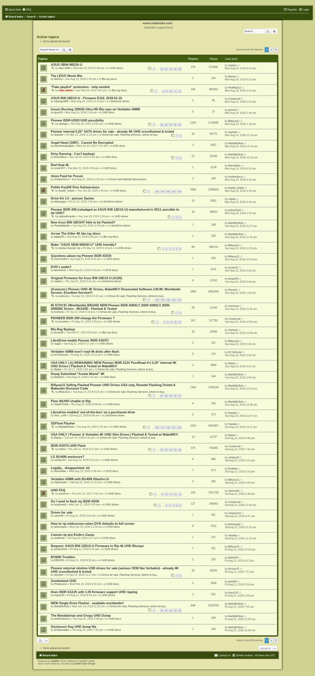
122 (179, 427)
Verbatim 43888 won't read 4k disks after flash (85, 351)
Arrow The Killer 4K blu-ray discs (75, 233)
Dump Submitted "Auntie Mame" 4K (78, 374)
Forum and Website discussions (127, 179)
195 (173, 191)
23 (166, 69)
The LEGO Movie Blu (66, 76)
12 (180, 91)
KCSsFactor (61, 354)
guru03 (58, 112)
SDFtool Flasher (63, 423)
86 (166, 124)
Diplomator (60, 482)
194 (168, 191)
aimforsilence (62, 618)
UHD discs (108, 112)
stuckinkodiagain (64, 145)
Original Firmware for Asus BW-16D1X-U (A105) (86, 278)
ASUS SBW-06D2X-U (66, 64)
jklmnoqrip (60, 526)
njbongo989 (61, 101)
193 (162, 191)
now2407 (59, 168)
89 (180, 124)
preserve (64, 493)
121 (173, 427)
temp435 (233, 278)
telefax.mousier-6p (69, 248)
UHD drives (116, 68)
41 (166, 610)
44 (180, 610)
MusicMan (60, 471)
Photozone (60, 584)
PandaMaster (62, 225)
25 (175, 69)
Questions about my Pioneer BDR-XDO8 (81, 256)
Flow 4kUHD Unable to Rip (71, 401)
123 (157, 300)
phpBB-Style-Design (84, 663)
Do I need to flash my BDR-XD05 (75, 501)
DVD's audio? (61, 267)
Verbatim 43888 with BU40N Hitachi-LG (80, 479)
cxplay (232, 199)
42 (171, 610)
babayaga (60, 201)
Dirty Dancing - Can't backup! (73, 154)
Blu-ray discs (109, 79)
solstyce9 (59, 460)
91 (180, 395)
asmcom (64, 296)
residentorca (61, 179)
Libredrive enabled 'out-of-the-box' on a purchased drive (93, 412)
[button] (276, 49)
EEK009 (59, 560)
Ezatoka (233, 468)
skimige (63, 123)
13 (180, 494)
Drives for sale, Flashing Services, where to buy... (130, 134)
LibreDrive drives (119, 101)
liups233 (59, 595)
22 (162, 69)
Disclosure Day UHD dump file (73, 626)
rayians (232, 65)
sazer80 (59, 515)
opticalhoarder (67, 216)
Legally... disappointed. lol (70, 468)
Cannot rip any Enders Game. (73, 535)
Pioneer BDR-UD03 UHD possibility (77, 120)
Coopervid (234, 98)
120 (168, 427)
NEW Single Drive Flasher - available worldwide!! (87, 603)
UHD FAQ (58, 490)
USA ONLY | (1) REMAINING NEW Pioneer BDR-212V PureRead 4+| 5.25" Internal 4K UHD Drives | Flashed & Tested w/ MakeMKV (114, 364)
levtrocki (59, 311)
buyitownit (60, 504)
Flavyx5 (232, 289)
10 (171, 91)
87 (171, 124)
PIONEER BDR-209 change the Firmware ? (83, 318)
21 (162, 449)
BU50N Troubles (63, 557)
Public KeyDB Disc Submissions (75, 187)
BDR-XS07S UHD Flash (68, 445)
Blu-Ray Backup (63, 329)
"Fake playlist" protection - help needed (80, 87)
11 (175, 91)
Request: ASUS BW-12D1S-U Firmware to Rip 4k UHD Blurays (97, 546)
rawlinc (58, 281)
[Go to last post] (238, 65)
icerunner (233, 305)
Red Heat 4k (60, 165)
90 (175, 395)
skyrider (58, 134)
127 (179, 300)
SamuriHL (234, 490)
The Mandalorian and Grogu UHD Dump (81, 615)
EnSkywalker (61, 629)
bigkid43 (59, 236)
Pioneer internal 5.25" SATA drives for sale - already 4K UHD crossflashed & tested (112, 131)
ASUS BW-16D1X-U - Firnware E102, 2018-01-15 (86, 98)
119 (162, 427)
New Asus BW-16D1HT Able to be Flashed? (83, 222)
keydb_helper (67, 190)
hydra (62, 449)
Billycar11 (234, 121)
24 (171, 69)
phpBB (54, 661)
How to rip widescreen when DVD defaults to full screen (92, 523)
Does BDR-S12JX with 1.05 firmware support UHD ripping (94, 592)
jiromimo (64, 321)
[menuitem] (26, 9)
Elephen (59, 377)
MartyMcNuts (235, 143)
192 (157, 191)
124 (162, 300)
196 (179, 191)
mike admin (66, 90)
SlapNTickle (61, 404)
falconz (58, 79)
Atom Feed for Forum (67, 176)
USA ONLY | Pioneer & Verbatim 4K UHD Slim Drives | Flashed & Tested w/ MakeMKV (114, 434)
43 (175, 610)
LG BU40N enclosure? (67, 457)
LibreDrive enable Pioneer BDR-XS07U (80, 340)
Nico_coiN (60, 415)
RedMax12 (234, 87)
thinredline (60, 157)
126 (173, 300)
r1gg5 (57, 343)
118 (157, 427)
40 (162, 610)
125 (168, 300)
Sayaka (232, 412)
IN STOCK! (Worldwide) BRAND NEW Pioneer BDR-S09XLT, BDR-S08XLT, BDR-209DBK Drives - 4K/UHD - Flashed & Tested (110, 307)
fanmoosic (60, 270)
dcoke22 (233, 267)
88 (175, 124)
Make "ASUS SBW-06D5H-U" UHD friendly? (83, 244)
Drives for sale (61, 512)
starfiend (59, 538)
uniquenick (234, 513)
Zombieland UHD (63, 581)
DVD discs (112, 270)
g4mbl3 (232, 581)
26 (180, 69)
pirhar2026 (234, 210)
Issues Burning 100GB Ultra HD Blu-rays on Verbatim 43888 (95, 109)
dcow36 (58, 332)
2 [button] (271, 50)
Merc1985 (64, 68)
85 (162, 124)
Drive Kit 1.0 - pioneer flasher (72, 198)
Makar (58, 369)
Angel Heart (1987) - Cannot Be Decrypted (82, 142)
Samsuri (233, 329)
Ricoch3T (233, 568)
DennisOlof (60, 259)
